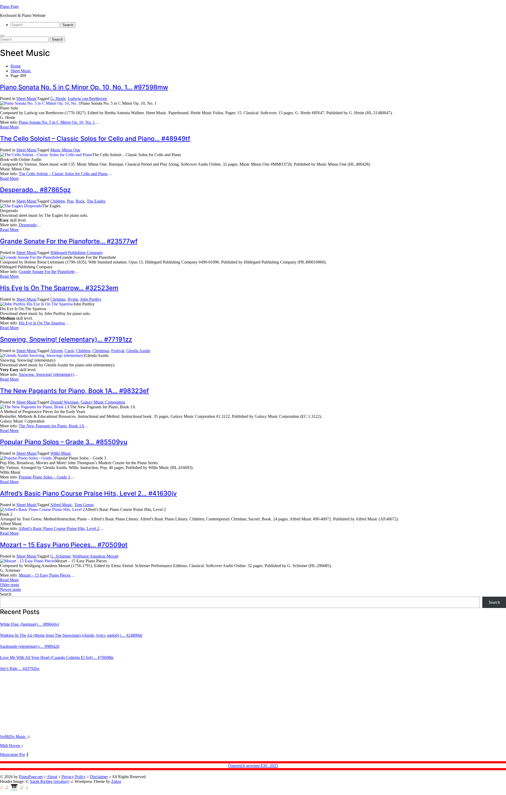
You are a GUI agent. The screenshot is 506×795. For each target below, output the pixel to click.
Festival (117, 350)
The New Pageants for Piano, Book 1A (51, 426)
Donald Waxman (64, 402)
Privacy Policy (73, 776)
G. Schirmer (60, 556)
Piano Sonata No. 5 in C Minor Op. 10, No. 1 (57, 122)
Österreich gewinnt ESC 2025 (253, 765)
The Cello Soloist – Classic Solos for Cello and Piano (63, 173)
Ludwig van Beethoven (87, 98)
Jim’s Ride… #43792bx (20, 668)
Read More (9, 127)
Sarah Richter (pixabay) (49, 781)
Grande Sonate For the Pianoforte (47, 271)
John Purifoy (90, 299)
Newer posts (10, 589)
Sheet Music (26, 98)
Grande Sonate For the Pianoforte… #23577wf (69, 241)
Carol (69, 350)
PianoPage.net (31, 776)
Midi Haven (10, 745)
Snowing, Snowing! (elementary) (46, 374)
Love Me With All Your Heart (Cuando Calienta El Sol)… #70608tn (57, 657)
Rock (80, 201)
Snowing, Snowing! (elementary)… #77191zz (66, 339)
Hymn (72, 299)
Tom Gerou (84, 504)
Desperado (28, 225)
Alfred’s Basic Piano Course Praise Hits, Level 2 (58, 528)
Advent (56, 350)
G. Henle (58, 98)
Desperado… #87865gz (35, 190)
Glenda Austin (138, 350)
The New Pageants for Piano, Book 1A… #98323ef (74, 391)
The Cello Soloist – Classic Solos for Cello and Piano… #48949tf (95, 138)
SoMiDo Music (13, 736)
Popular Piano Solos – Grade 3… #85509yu (63, 442)
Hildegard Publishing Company (76, 252)
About (52, 776)
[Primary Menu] (2, 35)
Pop (70, 201)
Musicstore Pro (12, 754)
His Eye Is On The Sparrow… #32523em (59, 288)
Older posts (9, 584)
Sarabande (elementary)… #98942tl (29, 646)
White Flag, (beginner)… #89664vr (29, 624)
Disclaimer (99, 776)
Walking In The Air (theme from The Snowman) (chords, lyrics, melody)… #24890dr (71, 635)
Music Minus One (65, 150)
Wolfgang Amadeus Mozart (95, 556)
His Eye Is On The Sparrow (42, 323)
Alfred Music (61, 504)
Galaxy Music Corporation (103, 402)
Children (57, 201)
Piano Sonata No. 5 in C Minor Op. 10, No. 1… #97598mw (84, 87)
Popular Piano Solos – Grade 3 (44, 477)
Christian (57, 299)
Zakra (116, 781)
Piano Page (9, 6)
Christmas (101, 350)
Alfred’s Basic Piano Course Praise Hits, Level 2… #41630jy (88, 493)
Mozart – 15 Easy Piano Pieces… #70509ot (64, 545)
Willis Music (60, 453)
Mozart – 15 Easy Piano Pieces (44, 575)
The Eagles (96, 201)
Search (5, 594)
